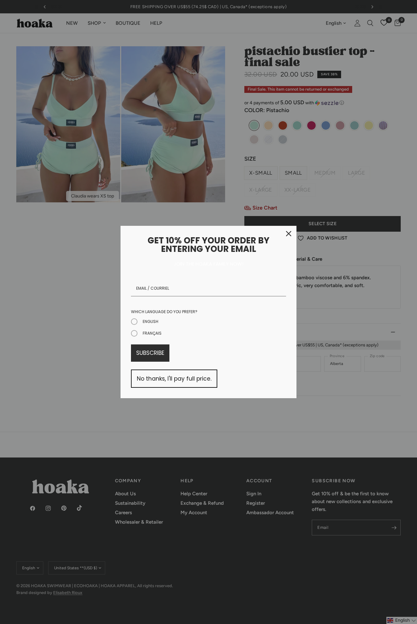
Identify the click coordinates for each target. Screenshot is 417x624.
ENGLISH (150, 321)
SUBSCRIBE (150, 353)
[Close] (288, 233)
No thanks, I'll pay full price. (174, 379)
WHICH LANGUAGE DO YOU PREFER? (164, 311)
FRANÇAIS (152, 333)
